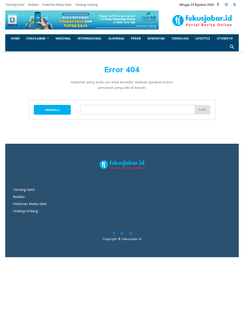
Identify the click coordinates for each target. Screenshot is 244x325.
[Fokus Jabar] (202, 20)
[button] (232, 47)
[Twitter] (234, 4)
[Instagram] (226, 4)
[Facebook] (218, 4)
